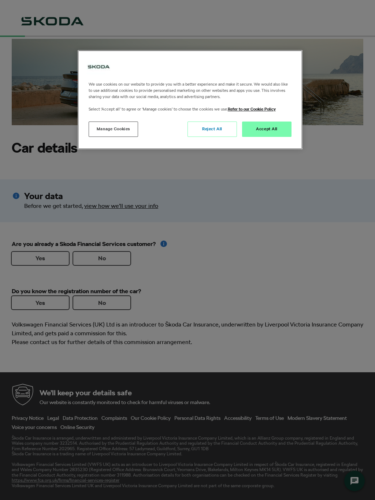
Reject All (212, 128)
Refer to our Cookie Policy (252, 109)
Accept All (267, 128)
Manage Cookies (113, 128)
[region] (190, 99)
